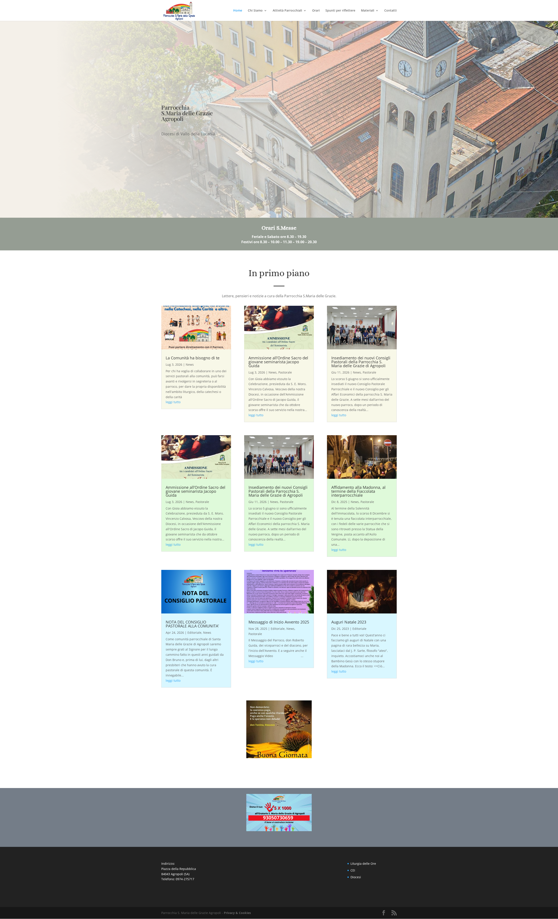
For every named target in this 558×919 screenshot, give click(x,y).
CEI (352, 870)
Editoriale (194, 632)
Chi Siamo (255, 10)
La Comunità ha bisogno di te (192, 357)
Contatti (390, 10)
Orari (316, 10)
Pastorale (285, 372)
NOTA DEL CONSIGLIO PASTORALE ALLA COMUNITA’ (192, 624)
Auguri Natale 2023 (348, 622)
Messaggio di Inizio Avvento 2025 (278, 622)
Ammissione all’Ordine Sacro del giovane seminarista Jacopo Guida (278, 361)
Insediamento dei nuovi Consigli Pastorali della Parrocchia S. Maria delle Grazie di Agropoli (360, 361)
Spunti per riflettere (340, 10)
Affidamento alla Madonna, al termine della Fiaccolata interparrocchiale (358, 491)
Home (237, 10)
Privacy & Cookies (237, 913)
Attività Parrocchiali (287, 10)
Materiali (367, 10)
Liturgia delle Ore (363, 863)
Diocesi (355, 877)
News (190, 364)
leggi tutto (173, 402)
